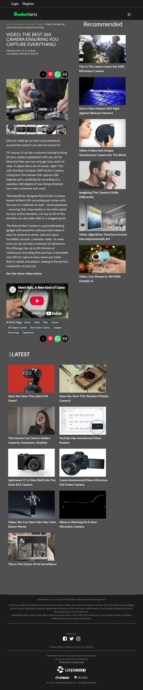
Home (9, 24)
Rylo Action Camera (40, 328)
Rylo (45, 322)
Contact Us (78, 647)
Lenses (27, 322)
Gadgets (40, 24)
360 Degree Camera (17, 328)
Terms (69, 647)
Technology (13, 333)
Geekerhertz (28, 333)
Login (15, 4)
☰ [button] (129, 15)
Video (37, 322)
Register (28, 4)
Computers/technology (24, 24)
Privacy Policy (57, 647)
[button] (43, 74)
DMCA (89, 647)
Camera (55, 322)
